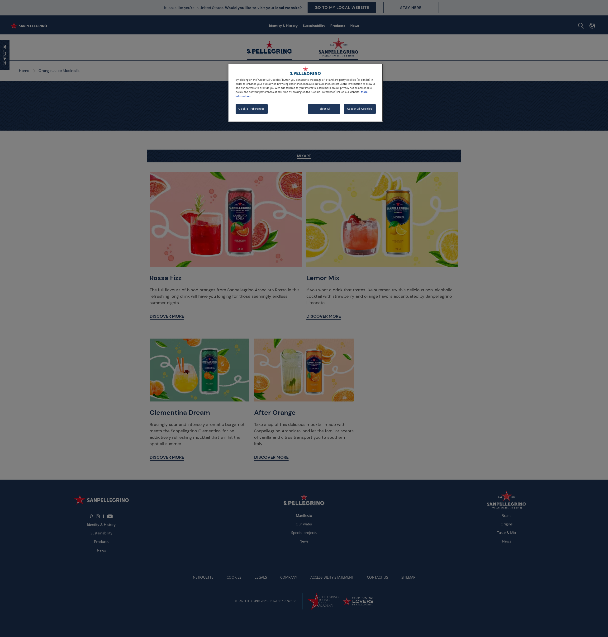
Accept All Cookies (359, 109)
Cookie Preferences (251, 109)
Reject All (324, 109)
